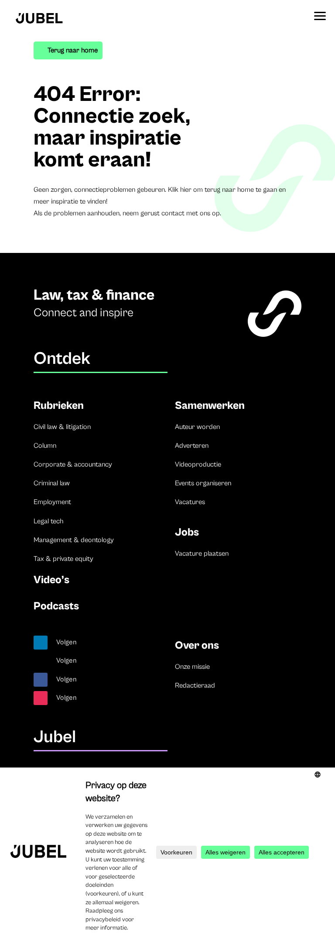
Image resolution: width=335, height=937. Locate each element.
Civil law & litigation (62, 427)
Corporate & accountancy (73, 464)
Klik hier (179, 190)
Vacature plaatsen (202, 553)
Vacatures (190, 502)
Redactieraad (195, 685)
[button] (320, 13)
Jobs (187, 532)
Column (45, 445)
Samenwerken (210, 405)
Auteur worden (197, 427)
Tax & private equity (63, 559)
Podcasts (56, 606)
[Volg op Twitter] (41, 661)
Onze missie (192, 667)
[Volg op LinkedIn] (41, 643)
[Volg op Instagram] (41, 698)
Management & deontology (74, 540)
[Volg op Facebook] (41, 680)
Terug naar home (73, 50)
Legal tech (48, 521)
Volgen (66, 642)
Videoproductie (198, 464)
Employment (52, 502)
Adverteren (192, 445)
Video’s (51, 580)
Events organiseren (203, 483)
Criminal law (52, 483)
